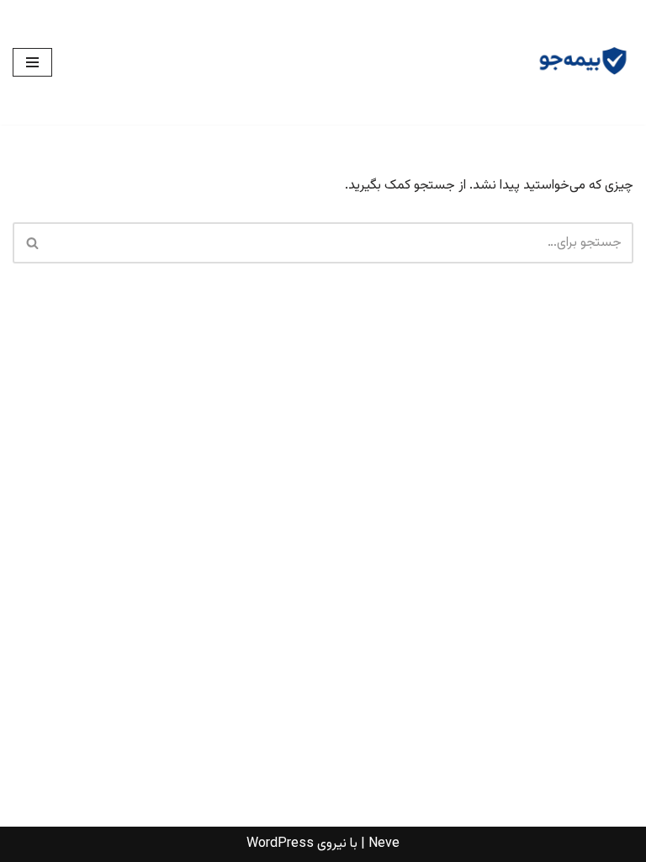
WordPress (280, 843)
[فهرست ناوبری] (32, 62)
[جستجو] (31, 242)
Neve (384, 843)
